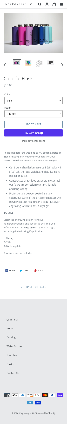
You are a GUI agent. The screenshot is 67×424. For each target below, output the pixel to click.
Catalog (11, 337)
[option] (17, 63)
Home (10, 328)
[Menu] (61, 4)
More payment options (33, 140)
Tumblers (12, 355)
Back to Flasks (36, 286)
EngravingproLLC (18, 4)
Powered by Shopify (45, 413)
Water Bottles (14, 346)
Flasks (10, 364)
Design (7, 107)
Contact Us (13, 373)
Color (7, 94)
